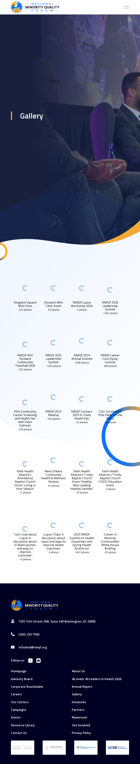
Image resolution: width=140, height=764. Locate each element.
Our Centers (20, 702)
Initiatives (79, 702)
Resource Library (23, 725)
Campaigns (18, 710)
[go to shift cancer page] (22, 748)
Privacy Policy (81, 733)
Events (16, 717)
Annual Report (82, 687)
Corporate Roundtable (27, 687)
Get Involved (81, 725)
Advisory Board (21, 679)
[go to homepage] (34, 605)
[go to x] (30, 661)
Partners (78, 710)
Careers (16, 694)
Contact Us (19, 733)
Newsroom (79, 717)
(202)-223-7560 (29, 634)
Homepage (18, 671)
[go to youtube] (38, 661)
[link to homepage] (35, 7)
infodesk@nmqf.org (33, 647)
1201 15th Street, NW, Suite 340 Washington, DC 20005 (57, 621)
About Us (78, 671)
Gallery (77, 694)
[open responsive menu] (126, 7)
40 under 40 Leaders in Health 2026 (96, 679)
